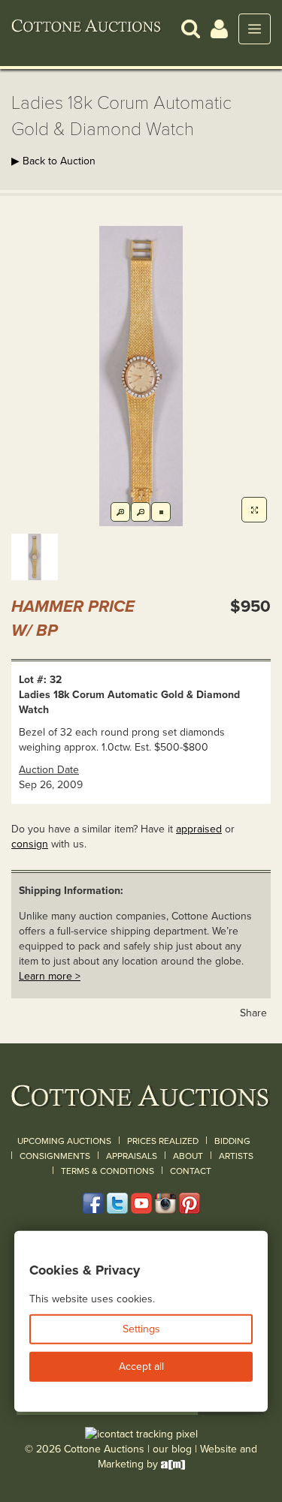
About (188, 1156)
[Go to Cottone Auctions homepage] (86, 28)
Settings (141, 1329)
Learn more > (49, 976)
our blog (172, 1449)
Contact (190, 1171)
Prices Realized (163, 1141)
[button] (190, 28)
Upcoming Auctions (64, 1141)
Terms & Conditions (107, 1171)
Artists (236, 1156)
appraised (199, 829)
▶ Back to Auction (53, 161)
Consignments (55, 1156)
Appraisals (131, 1156)
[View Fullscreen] (254, 509)
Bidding (232, 1141)
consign (29, 844)
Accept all (141, 1366)
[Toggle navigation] (254, 29)
